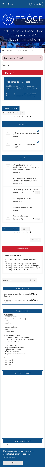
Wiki (6, 321)
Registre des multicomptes (15, 354)
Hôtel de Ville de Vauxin (23, 207)
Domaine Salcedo (20, 216)
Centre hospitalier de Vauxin (25, 189)
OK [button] (13, 463)
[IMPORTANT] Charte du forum (24, 145)
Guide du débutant (12, 319)
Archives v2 (9, 360)
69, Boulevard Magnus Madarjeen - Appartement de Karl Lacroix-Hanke (26, 167)
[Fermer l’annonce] (41, 57)
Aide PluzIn (9, 323)
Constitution (9, 329)
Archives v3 (9, 362)
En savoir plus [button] (9, 457)
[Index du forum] (22, 19)
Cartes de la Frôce (12, 341)
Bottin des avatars (12, 352)
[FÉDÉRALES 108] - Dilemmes (26, 133)
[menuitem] (10, 3)
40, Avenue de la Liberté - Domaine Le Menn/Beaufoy (25, 179)
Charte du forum (11, 317)
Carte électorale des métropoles (17, 337)
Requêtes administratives (14, 348)
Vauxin (6, 65)
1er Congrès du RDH (22, 198)
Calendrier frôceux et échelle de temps (19, 339)
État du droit (9, 331)
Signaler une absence (13, 350)
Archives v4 (9, 364)
